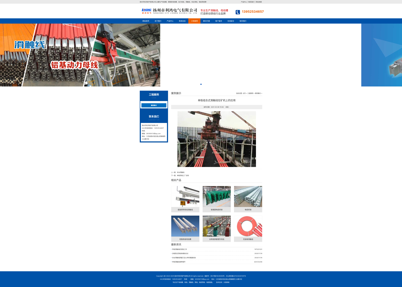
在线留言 (230, 21)
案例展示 (154, 105)
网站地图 (259, 2)
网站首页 (145, 21)
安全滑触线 (180, 172)
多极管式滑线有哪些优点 (180, 253)
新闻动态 (182, 21)
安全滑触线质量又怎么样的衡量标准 (184, 257)
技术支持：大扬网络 (222, 282)
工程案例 (194, 21)
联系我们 (251, 2)
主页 (244, 93)
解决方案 (206, 21)
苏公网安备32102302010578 (236, 276)
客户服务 (218, 21)
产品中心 (244, 2)
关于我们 (158, 21)
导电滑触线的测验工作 (179, 249)
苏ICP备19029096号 (217, 276)
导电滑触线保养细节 (178, 262)
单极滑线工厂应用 (183, 175)
